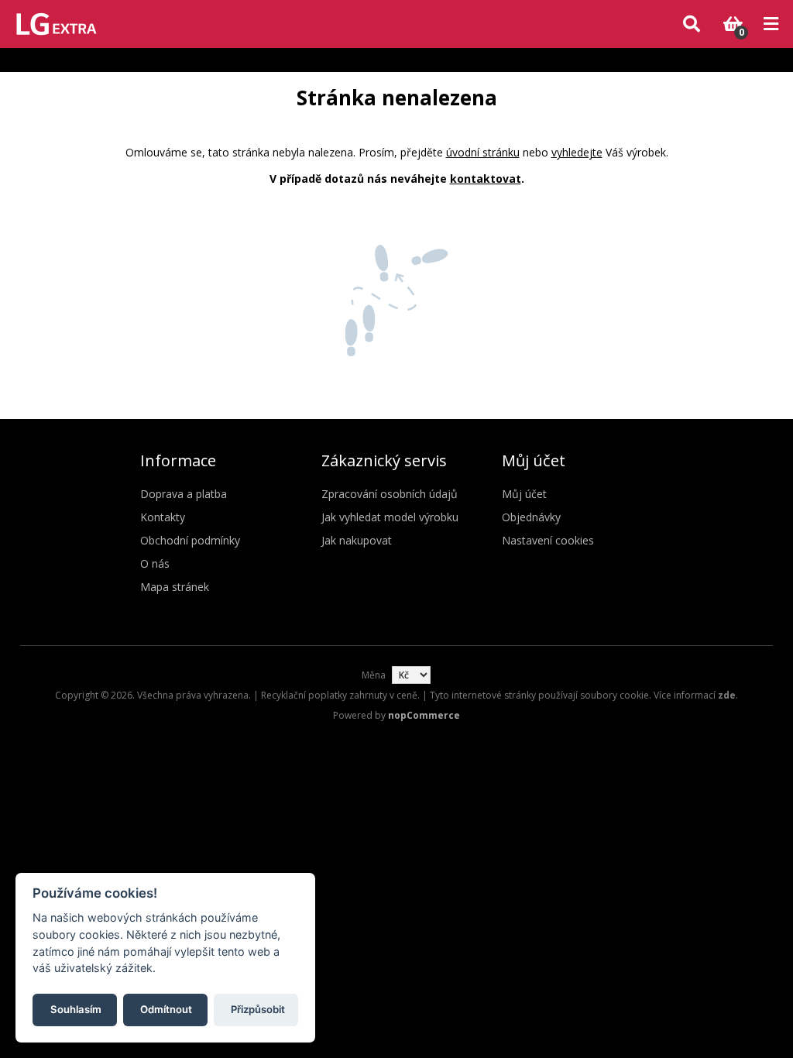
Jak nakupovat (356, 540)
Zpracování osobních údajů (389, 493)
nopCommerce (424, 715)
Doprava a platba (183, 493)
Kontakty (162, 517)
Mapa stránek (174, 586)
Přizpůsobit (258, 1009)
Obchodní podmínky (190, 540)
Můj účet (524, 493)
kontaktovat (485, 178)
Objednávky (531, 517)
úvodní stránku (483, 152)
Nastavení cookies (548, 540)
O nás (155, 563)
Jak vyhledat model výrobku (389, 517)
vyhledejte (576, 152)
